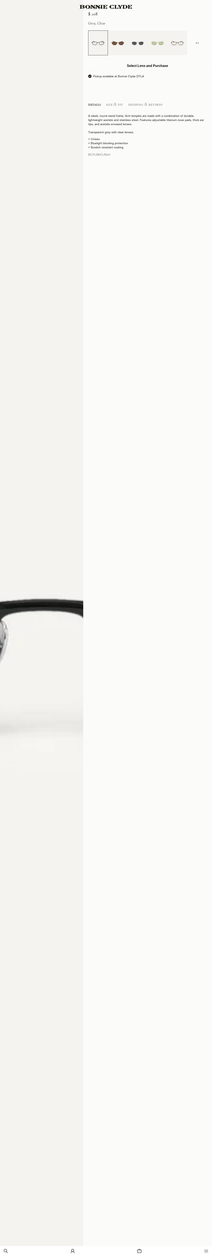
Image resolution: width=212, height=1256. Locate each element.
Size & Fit (114, 104)
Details (94, 104)
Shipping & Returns (145, 104)
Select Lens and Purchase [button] (147, 66)
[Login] (72, 1251)
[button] (5, 1251)
